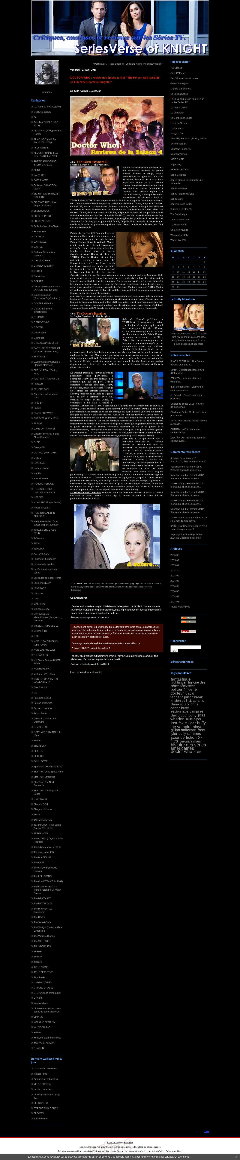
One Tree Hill (40, 687)
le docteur (183, 691)
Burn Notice (40, 231)
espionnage (179, 711)
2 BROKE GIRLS (42, 112)
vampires (196, 711)
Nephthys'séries (178, 154)
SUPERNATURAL (43, 820)
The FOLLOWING (43, 876)
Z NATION (39, 1048)
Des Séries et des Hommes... (185, 78)
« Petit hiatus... (99, 64)
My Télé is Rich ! (178, 143)
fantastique (181, 679)
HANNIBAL (39, 463)
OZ (35, 692)
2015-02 (174, 560)
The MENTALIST (42, 898)
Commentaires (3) (124, 583)
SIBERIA (38, 751)
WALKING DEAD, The (45, 1022)
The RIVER (39, 917)
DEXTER (38, 327)
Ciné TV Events (178, 73)
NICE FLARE (177, 159)
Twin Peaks (39, 977)
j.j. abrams (196, 700)
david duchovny (183, 715)
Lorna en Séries (178, 123)
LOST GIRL (39, 603)
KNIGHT (174, 483)
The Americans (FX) (44, 852)
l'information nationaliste (46, 1079)
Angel (37, 169)
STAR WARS (40, 799)
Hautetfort (128, 1142)
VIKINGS (38, 1017)
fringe (188, 689)
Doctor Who (40, 332)
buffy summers (190, 734)
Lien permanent (107, 583)
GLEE (37, 442)
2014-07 (174, 586)
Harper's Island (41, 468)
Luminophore (177, 128)
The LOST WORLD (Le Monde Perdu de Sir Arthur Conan (47, 889)
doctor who (181, 751)
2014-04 (174, 596)
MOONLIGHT (40, 631)
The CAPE (39, 862)
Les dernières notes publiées (120, 1147)
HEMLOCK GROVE (44, 483)
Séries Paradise (178, 188)
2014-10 (174, 570)
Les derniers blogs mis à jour (93, 1147)
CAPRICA (39, 236)
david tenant (76, 587)
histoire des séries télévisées (187, 684)
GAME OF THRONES (45, 428)
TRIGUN (38, 956)
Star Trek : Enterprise (44, 777)
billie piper (193, 719)
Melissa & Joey (41, 609)
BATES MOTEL (41, 180)
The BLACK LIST (42, 857)
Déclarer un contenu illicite (70, 1151)
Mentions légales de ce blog (96, 1151)
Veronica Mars (41, 1003)
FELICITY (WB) (41, 389)
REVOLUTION (41, 727)
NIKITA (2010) (41, 655)
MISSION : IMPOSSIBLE (46, 626)
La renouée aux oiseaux (46, 1068)
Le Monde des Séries (181, 118)
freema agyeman (129, 587)
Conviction (39, 276)
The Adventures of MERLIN (47, 847)
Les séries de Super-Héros (47, 578)
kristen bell (179, 700)
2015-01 (174, 565)
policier (176, 689)
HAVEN (37, 473)
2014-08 (174, 581)
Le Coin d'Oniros (179, 107)
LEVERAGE (40, 588)
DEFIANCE (39, 317)
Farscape (38, 384)
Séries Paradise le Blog (182, 193)
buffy (185, 708)
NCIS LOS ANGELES (44, 650)
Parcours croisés (42, 698)
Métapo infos (40, 1074)
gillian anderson (183, 730)
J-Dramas (39, 538)
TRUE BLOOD (41, 967)
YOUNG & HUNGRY (44, 1042)
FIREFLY (38, 403)
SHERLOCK (40, 746)
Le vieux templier (42, 1089)
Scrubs (37, 740)
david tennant (182, 695)
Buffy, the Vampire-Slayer (46, 226)
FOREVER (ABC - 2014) (46, 418)
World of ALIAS (178, 240)
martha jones (115, 587)
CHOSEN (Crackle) (43, 266)
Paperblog (175, 164)
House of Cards (42, 507)
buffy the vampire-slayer (188, 725)
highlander (179, 682)
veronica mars (190, 741)
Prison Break (40, 713)
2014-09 (174, 575)
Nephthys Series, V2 (180, 149)
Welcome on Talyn (179, 235)
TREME (38, 951)
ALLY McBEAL (41, 147)
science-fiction (184, 737)
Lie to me (38, 593)
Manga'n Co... (177, 133)
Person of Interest (43, 703)
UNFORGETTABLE (43, 987)
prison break (193, 697)
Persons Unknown (43, 708)
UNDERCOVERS (43, 982)
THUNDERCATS (42, 946)
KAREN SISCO (41, 553)
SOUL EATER (41, 761)
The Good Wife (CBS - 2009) (48, 881)
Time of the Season (180, 219)
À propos (47, 92)
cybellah (84, 618)
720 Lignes (176, 68)
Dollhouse (39, 338)
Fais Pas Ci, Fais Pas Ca (46, 378)
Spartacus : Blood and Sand (48, 766)
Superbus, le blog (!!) (181, 209)
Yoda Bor (175, 466)
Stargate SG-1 (41, 804)
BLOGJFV (39, 1113)
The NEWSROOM (43, 903)
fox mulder (187, 723)
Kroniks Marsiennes (180, 88)
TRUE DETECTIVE (43, 972)
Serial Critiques (178, 175)
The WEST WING (42, 941)
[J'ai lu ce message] (236, 1156)
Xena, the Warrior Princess (47, 1037)
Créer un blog (113, 1142)
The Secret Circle (42, 922)
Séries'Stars (176, 199)
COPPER (38, 281)
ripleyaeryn (176, 458)
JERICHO (39, 548)
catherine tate (102, 587)
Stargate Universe (43, 809)
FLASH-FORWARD (43, 413)
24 (35, 117)
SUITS (37, 814)
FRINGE (38, 423)
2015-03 (174, 555)
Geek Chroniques (179, 83)
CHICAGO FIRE (42, 260)
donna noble (88, 587)
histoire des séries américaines (188, 747)
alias (197, 752)
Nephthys (175, 475)
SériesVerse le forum (181, 204)
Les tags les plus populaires (148, 1147)
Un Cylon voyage (179, 230)
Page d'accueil (116, 64)
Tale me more (41, 1118)
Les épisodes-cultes (44, 564)
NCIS (36, 636)
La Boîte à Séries (179, 94)
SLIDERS (39, 756)
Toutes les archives (180, 606)
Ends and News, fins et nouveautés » (144, 64)
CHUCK (38, 271)
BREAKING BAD (42, 221)
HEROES (38, 497)
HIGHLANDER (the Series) (47, 502)
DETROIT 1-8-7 (42, 322)
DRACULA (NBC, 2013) (46, 343)
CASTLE (38, 247)
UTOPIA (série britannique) (47, 993)
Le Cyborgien (177, 112)
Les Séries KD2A (42, 583)
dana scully (180, 704)
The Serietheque (179, 214)
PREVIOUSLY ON (179, 169)
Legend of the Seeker (45, 559)
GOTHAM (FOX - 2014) (45, 452)
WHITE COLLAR (42, 1027)
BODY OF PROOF (43, 216)
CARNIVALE (40, 242)
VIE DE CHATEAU (43, 1084)
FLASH (37, 408)
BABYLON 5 (40, 175)
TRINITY (38, 962)
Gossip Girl (39, 447)
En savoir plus (181, 1157)
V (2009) (38, 998)
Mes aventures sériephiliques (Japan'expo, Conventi (48, 617)
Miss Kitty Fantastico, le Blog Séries (188, 138)
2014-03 (174, 601)
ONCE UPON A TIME (44, 673)
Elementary (39, 356)
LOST (37, 598)
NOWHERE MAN (42, 668)
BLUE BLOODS (42, 210)
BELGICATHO (41, 1103)
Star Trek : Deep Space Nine (48, 771)
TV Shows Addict (179, 224)
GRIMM (37, 458)
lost (174, 723)
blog (179, 1151)
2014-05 (174, 591)
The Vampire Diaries (44, 936)
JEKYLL (38, 543)
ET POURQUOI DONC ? (46, 1108)
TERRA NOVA (41, 833)
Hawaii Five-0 (41, 478)
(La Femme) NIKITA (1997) (47, 106)
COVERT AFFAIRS (43, 303)
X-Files (37, 1032)
